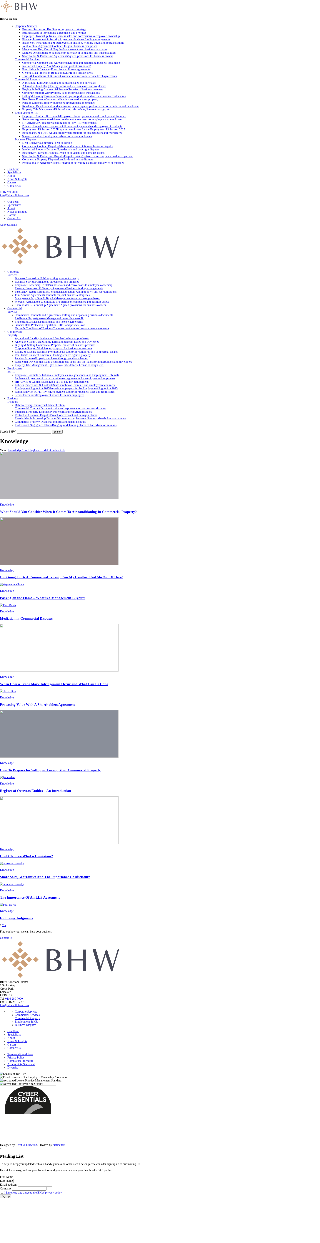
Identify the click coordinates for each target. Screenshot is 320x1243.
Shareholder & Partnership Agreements (67, 56)
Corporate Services (26, 26)
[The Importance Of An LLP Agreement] (160, 884)
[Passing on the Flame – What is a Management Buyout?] (160, 584)
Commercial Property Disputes (57, 159)
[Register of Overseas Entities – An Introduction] (160, 777)
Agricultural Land (59, 82)
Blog (31, 450)
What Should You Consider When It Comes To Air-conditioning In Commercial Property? (68, 512)
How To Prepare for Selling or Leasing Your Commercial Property (50, 770)
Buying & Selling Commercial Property (62, 89)
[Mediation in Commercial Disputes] (160, 605)
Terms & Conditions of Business (69, 76)
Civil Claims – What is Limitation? (26, 856)
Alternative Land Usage (64, 86)
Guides (54, 450)
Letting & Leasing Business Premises (74, 96)
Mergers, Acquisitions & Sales (69, 52)
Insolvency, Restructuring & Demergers (73, 42)
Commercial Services (27, 59)
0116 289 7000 (9, 192)
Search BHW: (8, 431)
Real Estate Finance (60, 99)
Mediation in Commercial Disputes (26, 618)
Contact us (6, 937)
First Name (6, 1176)
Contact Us (14, 185)
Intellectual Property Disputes (60, 149)
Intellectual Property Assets (56, 66)
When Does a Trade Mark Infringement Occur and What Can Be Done (54, 684)
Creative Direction (26, 1144)
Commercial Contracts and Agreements (71, 62)
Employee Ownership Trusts (71, 36)
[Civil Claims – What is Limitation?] (160, 820)
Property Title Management (66, 109)
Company (5, 1188)
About (11, 175)
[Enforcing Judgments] (160, 904)
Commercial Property (27, 79)
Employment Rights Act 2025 (73, 129)
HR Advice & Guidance (59, 122)
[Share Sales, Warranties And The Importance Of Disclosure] (160, 863)
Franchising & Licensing (56, 69)
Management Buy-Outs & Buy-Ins (64, 49)
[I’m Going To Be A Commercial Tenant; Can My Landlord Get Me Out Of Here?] (160, 541)
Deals (62, 450)
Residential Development (80, 106)
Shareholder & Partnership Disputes (77, 156)
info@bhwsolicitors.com (14, 195)
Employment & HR (26, 112)
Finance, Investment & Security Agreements (66, 39)
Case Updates (42, 450)
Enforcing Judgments (16, 918)
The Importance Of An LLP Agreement (30, 897)
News (24, 450)
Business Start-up (54, 32)
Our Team (13, 169)
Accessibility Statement (21, 1064)
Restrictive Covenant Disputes (63, 152)
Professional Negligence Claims (73, 162)
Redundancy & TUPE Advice (72, 132)
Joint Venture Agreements (59, 46)
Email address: (9, 1184)
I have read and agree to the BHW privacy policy (33, 1192)
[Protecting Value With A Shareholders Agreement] (160, 691)
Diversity (12, 1067)
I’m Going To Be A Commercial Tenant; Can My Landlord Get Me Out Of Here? (61, 577)
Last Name (6, 1180)
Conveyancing (8, 224)
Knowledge (14, 450)
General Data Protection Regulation (57, 72)
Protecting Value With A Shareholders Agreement (37, 705)
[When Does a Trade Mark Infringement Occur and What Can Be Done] (160, 648)
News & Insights (17, 179)
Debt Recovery (47, 142)
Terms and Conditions (20, 1054)
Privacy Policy (15, 1057)
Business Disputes (25, 139)
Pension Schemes (58, 102)
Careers (11, 182)
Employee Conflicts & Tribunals (74, 116)
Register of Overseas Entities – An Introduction (35, 791)
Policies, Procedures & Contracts (72, 126)
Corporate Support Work (61, 92)
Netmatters (59, 1144)
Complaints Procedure (20, 1060)
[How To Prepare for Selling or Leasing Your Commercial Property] (160, 734)
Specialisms (14, 172)
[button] (57, 432)
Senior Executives (57, 136)
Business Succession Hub (54, 29)
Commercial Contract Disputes (67, 146)
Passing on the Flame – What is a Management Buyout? (42, 598)
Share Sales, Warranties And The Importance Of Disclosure (45, 877)
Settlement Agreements (72, 119)
